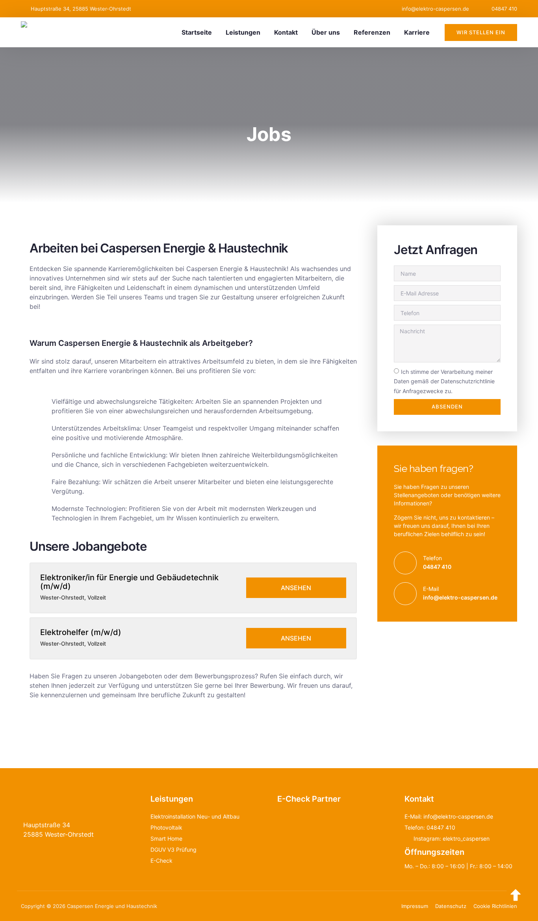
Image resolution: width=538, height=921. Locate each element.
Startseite (197, 32)
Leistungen (243, 32)
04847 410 (437, 566)
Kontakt (286, 32)
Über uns (326, 32)
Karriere (417, 32)
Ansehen (296, 588)
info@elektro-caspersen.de (460, 597)
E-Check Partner (309, 799)
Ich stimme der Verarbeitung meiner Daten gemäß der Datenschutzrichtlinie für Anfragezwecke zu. (444, 381)
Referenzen (372, 32)
